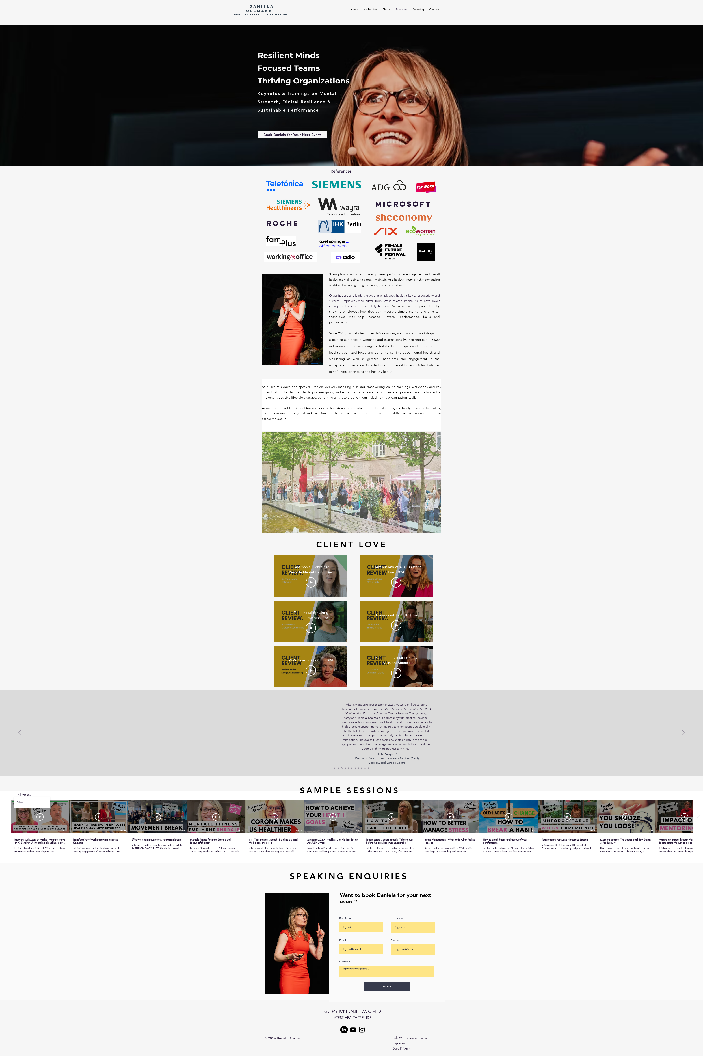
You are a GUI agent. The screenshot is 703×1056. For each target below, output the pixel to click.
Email (342, 940)
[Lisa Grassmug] (361, 768)
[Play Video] (311, 582)
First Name (345, 918)
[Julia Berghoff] (341, 768)
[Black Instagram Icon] (362, 1029)
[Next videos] (698, 816)
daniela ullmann (260, 8)
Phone (395, 940)
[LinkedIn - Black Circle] (344, 1029)
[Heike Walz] (344, 768)
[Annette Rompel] (348, 768)
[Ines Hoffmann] (355, 768)
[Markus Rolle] (334, 768)
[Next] (683, 733)
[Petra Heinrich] (358, 768)
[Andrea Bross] (351, 768)
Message (344, 961)
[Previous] (19, 733)
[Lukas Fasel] (368, 768)
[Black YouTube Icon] (353, 1029)
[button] (351, 482)
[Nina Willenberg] (338, 768)
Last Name (397, 918)
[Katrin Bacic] (365, 768)
